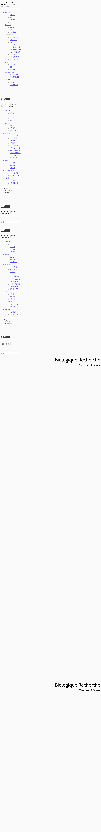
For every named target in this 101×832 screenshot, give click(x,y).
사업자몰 (7, 80)
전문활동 (12, 20)
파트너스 (12, 17)
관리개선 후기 (14, 59)
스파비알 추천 (14, 74)
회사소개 (12, 15)
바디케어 (12, 64)
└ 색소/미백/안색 (15, 57)
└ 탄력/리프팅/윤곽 (16, 52)
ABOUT (7, 12)
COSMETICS (9, 72)
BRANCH (8, 25)
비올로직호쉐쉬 (14, 77)
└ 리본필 (12, 42)
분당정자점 (13, 32)
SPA (6, 62)
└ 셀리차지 (13, 40)
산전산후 (12, 69)
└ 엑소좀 (12, 45)
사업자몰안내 (14, 85)
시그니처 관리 (14, 37)
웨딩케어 (12, 67)
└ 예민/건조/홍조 (15, 54)
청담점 (12, 27)
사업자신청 (13, 82)
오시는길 (12, 22)
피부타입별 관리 (15, 47)
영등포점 (12, 30)
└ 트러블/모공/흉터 (16, 49)
